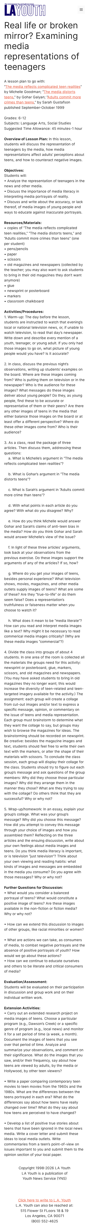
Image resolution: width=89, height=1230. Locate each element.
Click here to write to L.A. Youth (44, 1200)
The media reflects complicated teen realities (43, 87)
